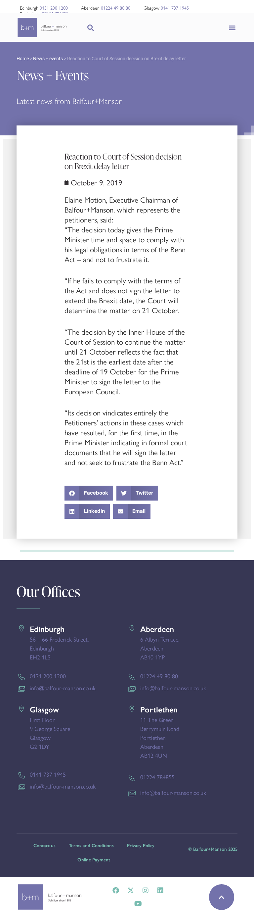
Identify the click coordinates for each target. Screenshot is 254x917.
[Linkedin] (160, 890)
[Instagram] (145, 890)
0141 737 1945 (175, 8)
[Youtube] (138, 903)
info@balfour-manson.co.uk (63, 688)
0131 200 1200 (54, 8)
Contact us (44, 845)
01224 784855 (157, 777)
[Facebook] (115, 890)
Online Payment (93, 860)
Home (23, 58)
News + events (48, 58)
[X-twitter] (130, 890)
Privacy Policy (140, 845)
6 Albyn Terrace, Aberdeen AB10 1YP (159, 648)
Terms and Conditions (91, 845)
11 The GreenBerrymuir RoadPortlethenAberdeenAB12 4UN (159, 737)
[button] (232, 27)
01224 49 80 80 (115, 8)
